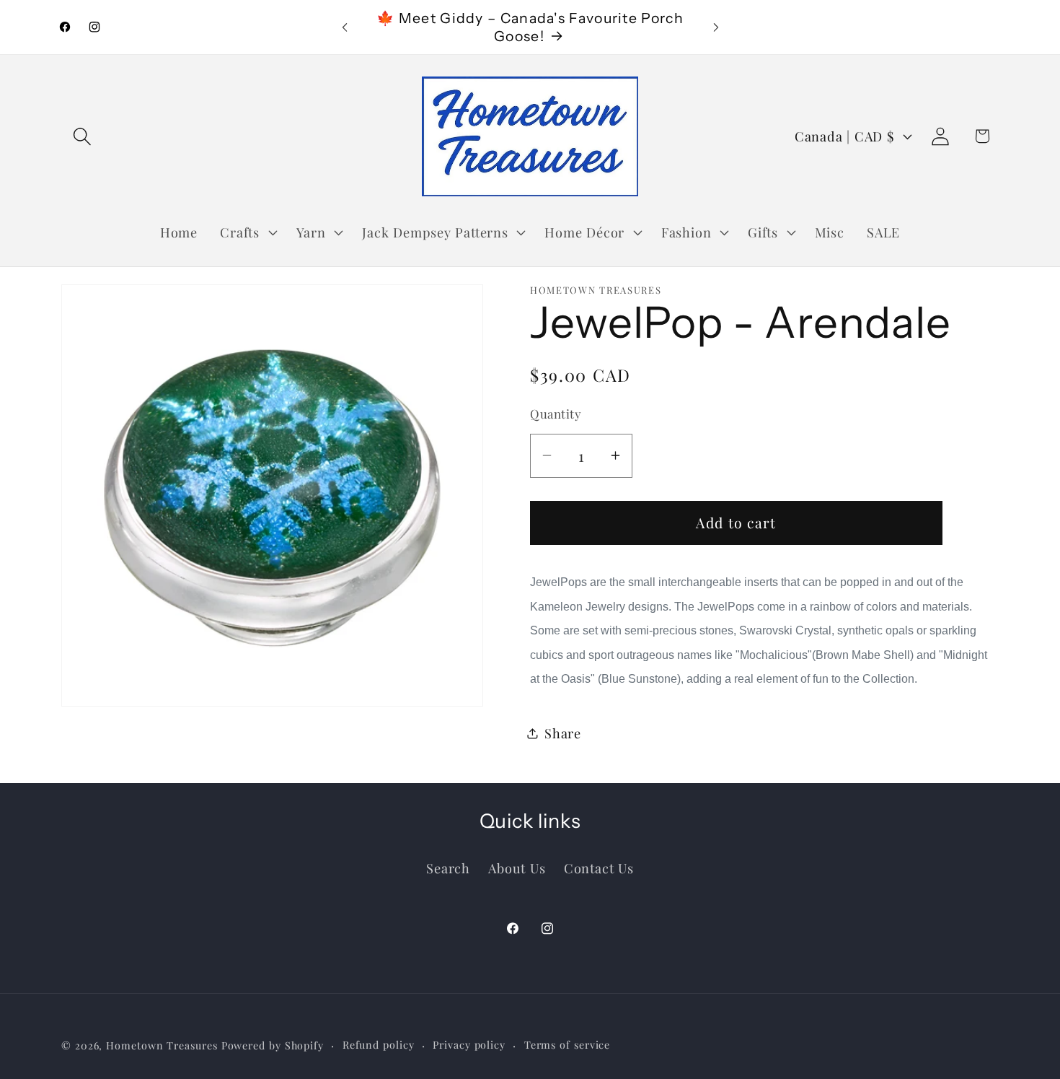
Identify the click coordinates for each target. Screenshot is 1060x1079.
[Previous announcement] (345, 27)
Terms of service (567, 1044)
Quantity (555, 413)
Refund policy (379, 1044)
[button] (81, 136)
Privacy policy (469, 1044)
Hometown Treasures (161, 1045)
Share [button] (562, 733)
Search (448, 867)
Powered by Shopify (272, 1045)
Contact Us (599, 867)
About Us (516, 867)
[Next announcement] (716, 27)
